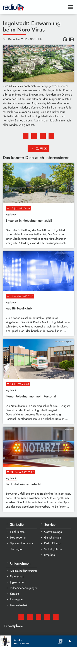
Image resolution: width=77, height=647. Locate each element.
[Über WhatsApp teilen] (43, 136)
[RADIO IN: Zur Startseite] (34, 7)
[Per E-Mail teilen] (51, 136)
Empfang (49, 555)
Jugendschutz (18, 582)
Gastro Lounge (53, 532)
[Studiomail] (21, 617)
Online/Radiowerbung (23, 571)
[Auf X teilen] (34, 136)
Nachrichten (17, 532)
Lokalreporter (18, 537)
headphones (64, 39)
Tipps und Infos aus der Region (21, 546)
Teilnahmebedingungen (23, 588)
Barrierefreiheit (19, 605)
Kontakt (14, 594)
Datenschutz (17, 576)
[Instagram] (38, 617)
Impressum (16, 599)
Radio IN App (52, 543)
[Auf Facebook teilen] (25, 136)
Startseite (17, 524)
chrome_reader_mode (71, 39)
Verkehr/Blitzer (53, 549)
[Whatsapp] (47, 617)
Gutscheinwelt (52, 537)
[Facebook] (30, 617)
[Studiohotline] (56, 617)
